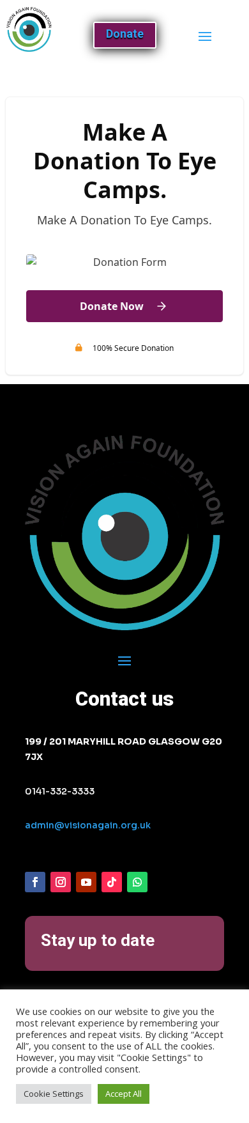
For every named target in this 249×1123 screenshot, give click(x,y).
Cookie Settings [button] (54, 1093)
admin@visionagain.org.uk (88, 825)
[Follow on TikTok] (112, 882)
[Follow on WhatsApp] (137, 882)
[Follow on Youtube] (86, 882)
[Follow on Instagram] (60, 882)
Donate (125, 33)
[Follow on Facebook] (35, 882)
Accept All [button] (123, 1093)
